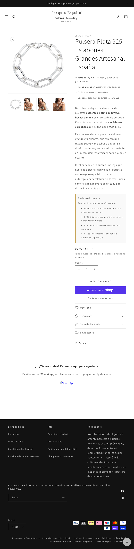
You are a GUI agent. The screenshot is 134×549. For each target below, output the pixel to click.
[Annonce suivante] (127, 3)
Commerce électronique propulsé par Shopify (52, 538)
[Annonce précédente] (6, 3)
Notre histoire (15, 441)
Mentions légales (104, 541)
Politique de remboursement (23, 456)
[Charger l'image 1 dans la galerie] (15, 104)
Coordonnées (120, 541)
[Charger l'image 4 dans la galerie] (59, 104)
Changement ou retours (60, 456)
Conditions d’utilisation (60, 541)
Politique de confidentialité (62, 449)
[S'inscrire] (63, 497)
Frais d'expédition (97, 254)
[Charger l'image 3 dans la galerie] (44, 104)
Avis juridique (55, 441)
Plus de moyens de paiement (100, 298)
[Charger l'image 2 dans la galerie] (30, 104)
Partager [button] (82, 342)
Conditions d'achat (58, 434)
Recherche (13, 434)
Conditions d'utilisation (20, 449)
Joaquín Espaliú (25, 538)
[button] (6, 16)
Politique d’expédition (84, 541)
